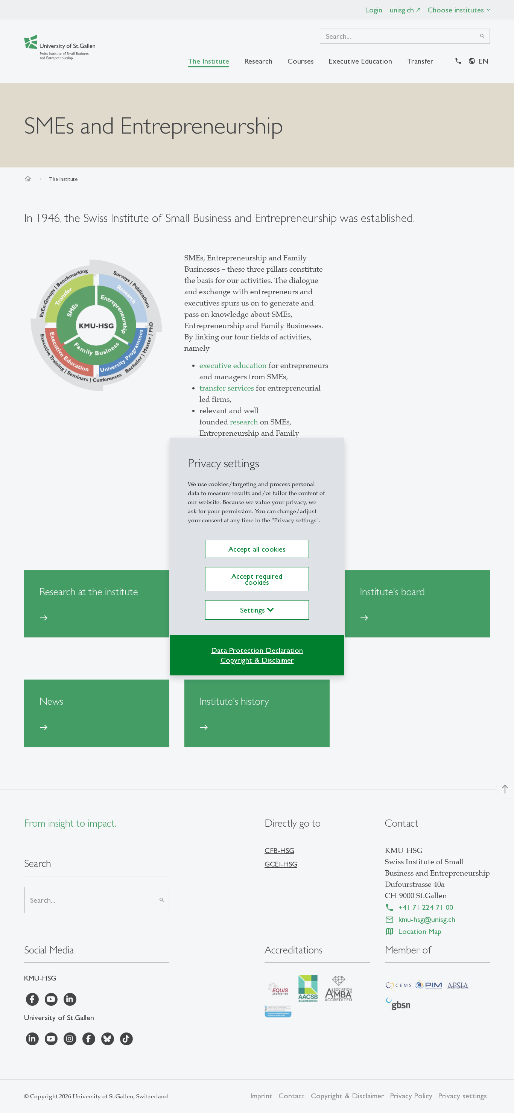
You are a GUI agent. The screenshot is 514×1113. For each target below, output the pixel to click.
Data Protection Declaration (257, 650)
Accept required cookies (256, 579)
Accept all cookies (257, 548)
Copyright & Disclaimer (257, 659)
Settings (253, 609)
